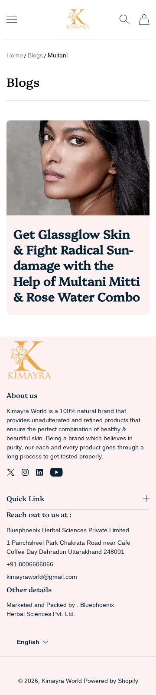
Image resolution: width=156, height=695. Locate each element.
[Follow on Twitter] (10, 472)
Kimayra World (62, 680)
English (28, 641)
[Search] (124, 19)
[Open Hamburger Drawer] (11, 19)
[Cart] (144, 19)
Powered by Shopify (111, 680)
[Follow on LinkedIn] (39, 472)
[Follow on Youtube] (56, 472)
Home (14, 55)
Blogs (35, 55)
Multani (58, 55)
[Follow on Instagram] (25, 472)
